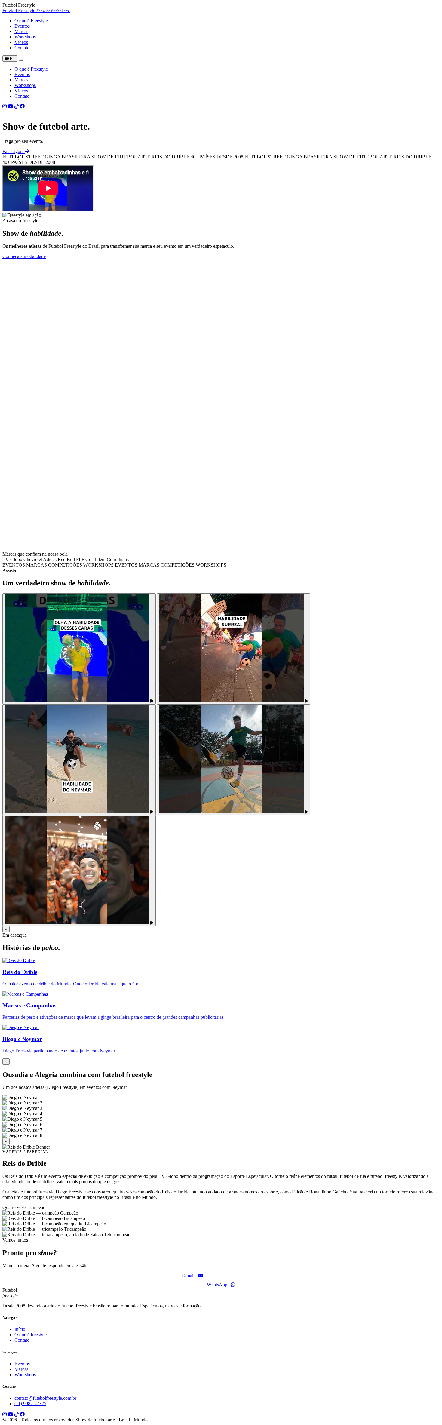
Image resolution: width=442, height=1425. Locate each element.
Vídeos (21, 42)
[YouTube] (10, 106)
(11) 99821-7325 (30, 1403)
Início (19, 1329)
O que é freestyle (30, 1334)
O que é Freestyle (31, 20)
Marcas (21, 31)
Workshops (25, 36)
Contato (21, 47)
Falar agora (13, 151)
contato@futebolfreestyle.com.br (45, 1398)
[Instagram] (4, 106)
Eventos (22, 26)
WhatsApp (218, 1284)
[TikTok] (16, 106)
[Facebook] (22, 106)
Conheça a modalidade (24, 256)
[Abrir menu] (21, 60)
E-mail (189, 1275)
